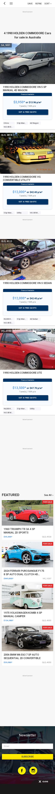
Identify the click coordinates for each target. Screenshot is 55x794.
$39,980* (8, 662)
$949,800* (8, 578)
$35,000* (8, 536)
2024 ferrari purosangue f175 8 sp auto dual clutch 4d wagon (24, 574)
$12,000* (19, 192)
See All (47, 495)
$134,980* (8, 620)
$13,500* (19, 388)
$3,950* (19, 102)
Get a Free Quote (27, 112)
